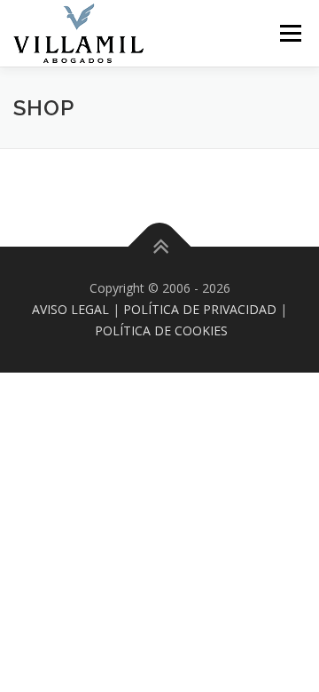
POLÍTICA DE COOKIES (161, 330)
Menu (289, 33)
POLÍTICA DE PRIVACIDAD (199, 309)
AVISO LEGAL (70, 309)
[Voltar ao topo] (159, 247)
